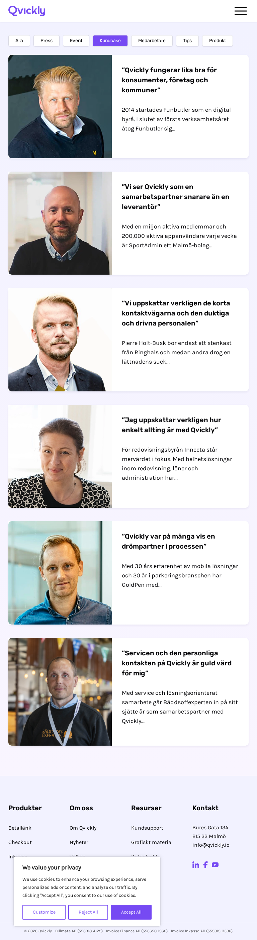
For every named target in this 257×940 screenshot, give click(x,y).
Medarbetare (152, 40)
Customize (44, 912)
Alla (19, 40)
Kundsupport (147, 828)
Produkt (217, 40)
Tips (187, 40)
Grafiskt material (152, 842)
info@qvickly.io (211, 845)
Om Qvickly (83, 828)
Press (46, 40)
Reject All (88, 912)
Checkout (20, 842)
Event (76, 40)
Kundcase (110, 40)
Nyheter (79, 842)
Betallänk (19, 828)
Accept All (131, 912)
